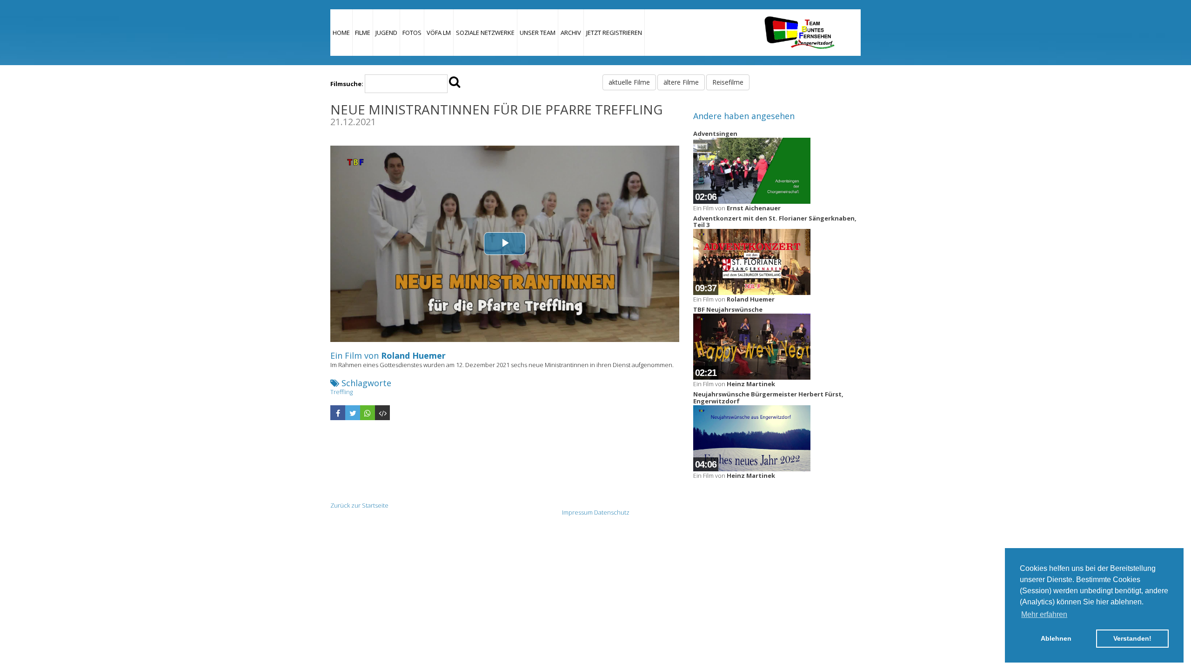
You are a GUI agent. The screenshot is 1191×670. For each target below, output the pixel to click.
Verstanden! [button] (1132, 638)
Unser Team (537, 32)
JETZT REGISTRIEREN (614, 32)
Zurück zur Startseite (359, 505)
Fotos (412, 32)
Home (341, 32)
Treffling (341, 392)
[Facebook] (337, 412)
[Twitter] (352, 412)
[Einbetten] (382, 412)
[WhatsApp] (367, 412)
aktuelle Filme (629, 82)
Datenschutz (611, 512)
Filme (362, 32)
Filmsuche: (346, 84)
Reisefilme (727, 82)
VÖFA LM (439, 32)
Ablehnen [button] (1056, 638)
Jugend (386, 32)
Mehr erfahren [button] (1044, 614)
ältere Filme (681, 82)
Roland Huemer (413, 355)
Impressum (577, 512)
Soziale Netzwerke (485, 32)
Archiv (571, 32)
